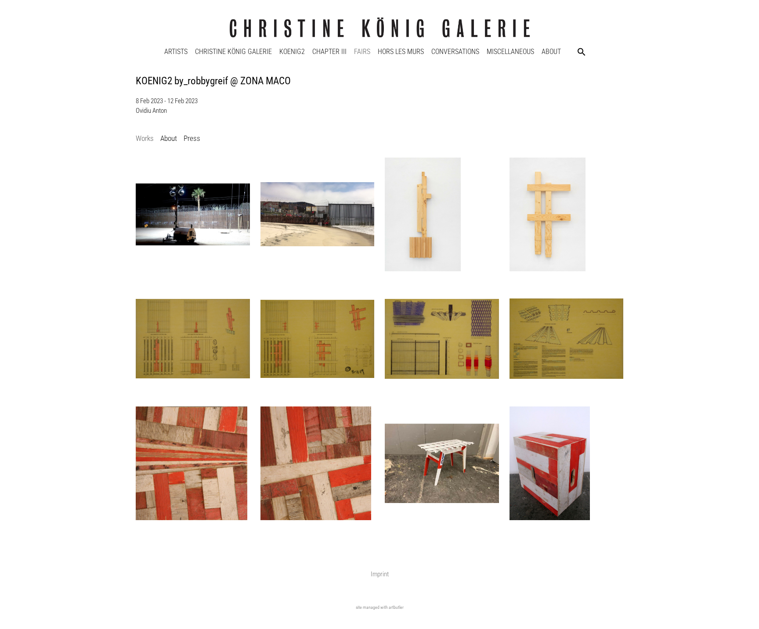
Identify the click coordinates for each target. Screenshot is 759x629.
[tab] (145, 138)
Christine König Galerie (233, 51)
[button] (581, 52)
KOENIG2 (292, 51)
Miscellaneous (510, 51)
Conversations (455, 51)
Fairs (362, 51)
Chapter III (329, 51)
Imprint (380, 574)
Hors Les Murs (401, 51)
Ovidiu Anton (151, 111)
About (551, 51)
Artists (176, 51)
